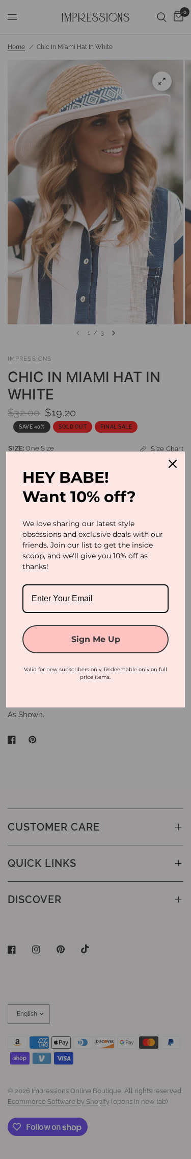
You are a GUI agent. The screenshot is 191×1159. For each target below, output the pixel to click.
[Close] (172, 464)
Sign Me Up (95, 639)
